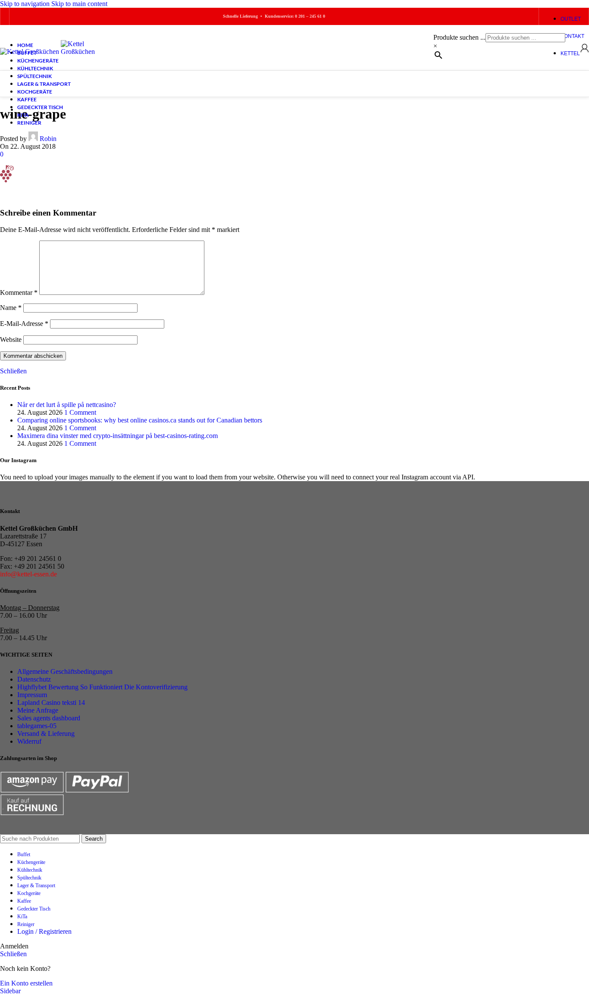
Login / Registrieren (44, 931)
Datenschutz (34, 679)
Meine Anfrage (37, 710)
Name (11, 307)
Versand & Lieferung (46, 733)
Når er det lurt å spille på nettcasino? (66, 404)
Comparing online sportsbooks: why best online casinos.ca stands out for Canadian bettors (139, 420)
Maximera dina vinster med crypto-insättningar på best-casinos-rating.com (117, 435)
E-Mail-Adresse (24, 323)
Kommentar (19, 292)
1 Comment (80, 412)
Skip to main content (79, 3)
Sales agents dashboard (48, 718)
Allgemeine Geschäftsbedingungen (65, 671)
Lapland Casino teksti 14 (51, 702)
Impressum (32, 694)
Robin (48, 138)
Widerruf (29, 741)
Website (11, 339)
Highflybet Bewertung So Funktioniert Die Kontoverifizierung (102, 687)
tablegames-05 (36, 725)
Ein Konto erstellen (26, 983)
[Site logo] (30, 51)
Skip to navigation (25, 3)
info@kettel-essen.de (28, 574)
